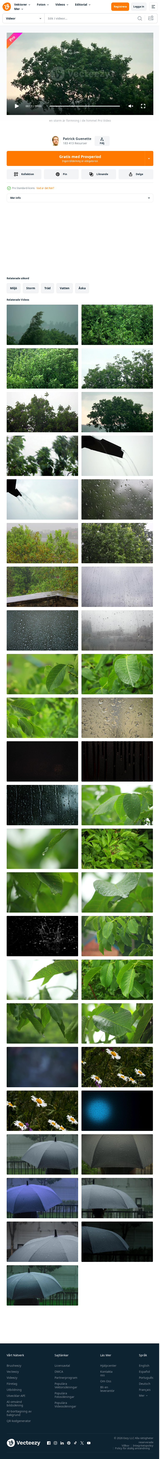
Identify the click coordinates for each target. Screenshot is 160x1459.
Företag (12, 1382)
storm (30, 286)
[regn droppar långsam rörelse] (42, 934)
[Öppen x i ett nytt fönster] (82, 1441)
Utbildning (14, 1388)
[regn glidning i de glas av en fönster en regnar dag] (117, 716)
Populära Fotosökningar (63, 1393)
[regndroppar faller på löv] (42, 672)
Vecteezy (13, 1370)
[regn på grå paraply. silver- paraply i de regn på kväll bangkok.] (42, 1153)
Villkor (122, 1443)
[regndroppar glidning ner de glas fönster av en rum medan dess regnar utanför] (42, 629)
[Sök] (139, 18)
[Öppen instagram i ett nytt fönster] (55, 1441)
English (141, 1364)
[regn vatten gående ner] (117, 454)
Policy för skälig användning (129, 1446)
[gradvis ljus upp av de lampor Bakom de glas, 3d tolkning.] (117, 1109)
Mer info (15, 196)
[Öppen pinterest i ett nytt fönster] (68, 1441)
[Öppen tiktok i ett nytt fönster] (75, 1441)
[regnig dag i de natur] (117, 498)
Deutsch (141, 1382)
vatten (64, 286)
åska (82, 286)
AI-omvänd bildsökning (15, 1401)
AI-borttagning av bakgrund (19, 1411)
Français (142, 1388)
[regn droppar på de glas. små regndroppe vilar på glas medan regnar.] (42, 803)
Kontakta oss (104, 1371)
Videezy (12, 1376)
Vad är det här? (45, 188)
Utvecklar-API (16, 1394)
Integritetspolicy (140, 1443)
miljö (13, 286)
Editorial (81, 4)
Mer (17, 9)
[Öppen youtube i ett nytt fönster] (88, 1441)
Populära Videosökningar (64, 1402)
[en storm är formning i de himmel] (42, 323)
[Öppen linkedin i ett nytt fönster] (62, 1441)
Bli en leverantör (105, 1387)
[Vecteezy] (6, 6)
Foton (41, 4)
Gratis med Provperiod (80, 158)
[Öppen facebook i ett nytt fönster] (48, 1441)
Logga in (138, 6)
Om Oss (103, 1379)
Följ (102, 143)
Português (143, 1376)
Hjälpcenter (106, 1364)
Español (141, 1370)
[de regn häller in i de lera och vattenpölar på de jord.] (42, 1065)
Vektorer (20, 4)
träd (47, 286)
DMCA (58, 1370)
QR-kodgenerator (19, 1419)
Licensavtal (61, 1364)
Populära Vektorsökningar (65, 1383)
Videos (60, 4)
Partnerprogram (65, 1376)
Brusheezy (14, 1364)
